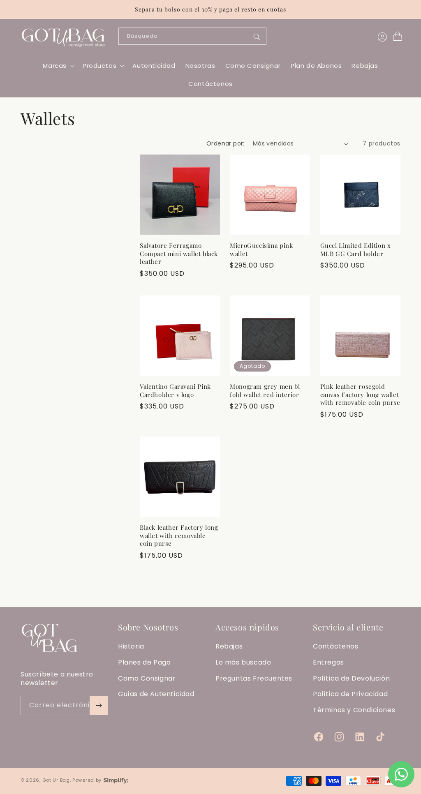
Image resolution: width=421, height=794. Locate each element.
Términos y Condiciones (354, 710)
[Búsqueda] (257, 37)
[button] (58, 66)
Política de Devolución (351, 678)
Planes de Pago (144, 662)
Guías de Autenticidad (156, 694)
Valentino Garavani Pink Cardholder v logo (175, 391)
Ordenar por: (225, 143)
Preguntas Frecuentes (253, 678)
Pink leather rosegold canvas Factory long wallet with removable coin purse (360, 394)
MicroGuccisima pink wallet (261, 250)
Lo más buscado (243, 662)
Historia (131, 646)
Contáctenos (336, 646)
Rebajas (229, 646)
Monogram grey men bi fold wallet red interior (265, 391)
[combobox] (192, 36)
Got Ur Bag (56, 780)
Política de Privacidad (350, 694)
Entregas (328, 662)
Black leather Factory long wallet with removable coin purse (179, 535)
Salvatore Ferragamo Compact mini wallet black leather (179, 253)
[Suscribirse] (99, 705)
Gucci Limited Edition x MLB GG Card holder (355, 250)
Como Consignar (147, 678)
